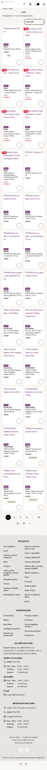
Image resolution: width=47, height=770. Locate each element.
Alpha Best (41, 758)
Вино (27, 577)
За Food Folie (8, 616)
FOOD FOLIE (24, 758)
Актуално (29, 620)
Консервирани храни (11, 595)
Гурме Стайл (30, 590)
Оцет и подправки (32, 553)
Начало (5, 9)
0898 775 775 (13, 662)
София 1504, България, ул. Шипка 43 (21, 708)
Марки (6, 620)
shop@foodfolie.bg (14, 717)
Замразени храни (10, 579)
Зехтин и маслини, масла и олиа (32, 547)
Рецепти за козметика (8, 634)
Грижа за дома (30, 586)
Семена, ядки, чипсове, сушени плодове (34, 567)
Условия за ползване (30, 737)
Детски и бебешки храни (32, 596)
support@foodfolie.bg (15, 695)
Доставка (7, 624)
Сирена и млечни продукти (10, 556)
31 (18, 523)
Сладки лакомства (32, 557)
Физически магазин (33, 631)
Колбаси (6, 566)
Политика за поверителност (23, 740)
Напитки (28, 582)
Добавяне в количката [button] (19, 62)
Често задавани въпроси (31, 625)
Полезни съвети (31, 616)
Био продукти (9, 546)
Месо (5, 562)
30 (39, 517)
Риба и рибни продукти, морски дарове (10, 573)
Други (27, 601)
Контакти (29, 635)
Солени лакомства (32, 562)
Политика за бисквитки (23, 743)
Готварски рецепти (11, 629)
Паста (6, 584)
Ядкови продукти (32, 573)
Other (5, 551)
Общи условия (14, 737)
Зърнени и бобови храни (10, 589)
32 (24, 523)
